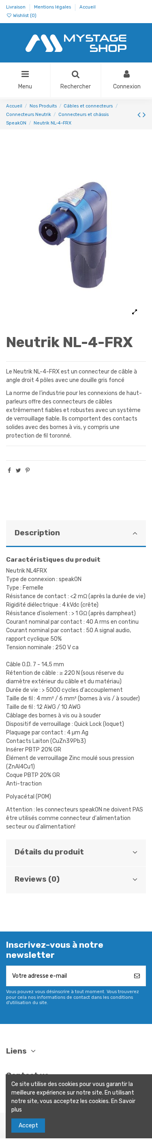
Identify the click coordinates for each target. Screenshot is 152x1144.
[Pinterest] (28, 470)
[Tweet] (18, 470)
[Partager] (9, 470)
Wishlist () (24, 15)
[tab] (76, 533)
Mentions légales (53, 7)
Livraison (16, 7)
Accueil (87, 7)
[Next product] (144, 114)
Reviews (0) (37, 879)
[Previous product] (140, 114)
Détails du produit (49, 852)
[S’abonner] (137, 976)
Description (37, 532)
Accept (28, 1125)
